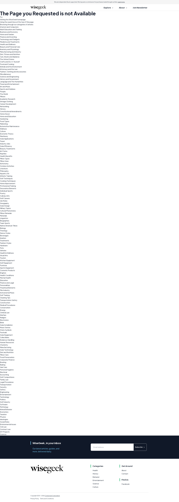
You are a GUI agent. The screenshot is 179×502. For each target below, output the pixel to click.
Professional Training (8, 186)
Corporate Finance (7, 360)
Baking (2, 365)
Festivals (3, 332)
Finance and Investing (8, 37)
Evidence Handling (7, 340)
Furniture (3, 265)
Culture (3, 131)
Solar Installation (6, 325)
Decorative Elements (8, 188)
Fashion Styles (5, 243)
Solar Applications (7, 139)
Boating (3, 362)
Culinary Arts (5, 196)
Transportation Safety (8, 300)
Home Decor (5, 114)
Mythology (4, 407)
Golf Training (5, 295)
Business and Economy (9, 32)
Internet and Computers (9, 27)
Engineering (4, 392)
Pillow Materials (6, 213)
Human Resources (7, 342)
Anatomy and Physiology (9, 49)
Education (4, 280)
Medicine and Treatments (9, 42)
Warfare (3, 315)
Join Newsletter (140, 7)
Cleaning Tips (5, 298)
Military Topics (5, 208)
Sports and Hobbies (7, 89)
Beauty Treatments (7, 149)
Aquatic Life (4, 173)
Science (3, 434)
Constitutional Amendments (11, 111)
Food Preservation (7, 357)
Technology (4, 397)
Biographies (4, 221)
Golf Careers (5, 198)
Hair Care (3, 367)
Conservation (5, 308)
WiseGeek (13, 19)
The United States (7, 59)
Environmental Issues (8, 424)
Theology (3, 231)
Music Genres (5, 327)
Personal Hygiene (7, 370)
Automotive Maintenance (9, 126)
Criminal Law (4, 312)
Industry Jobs (5, 144)
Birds (2, 322)
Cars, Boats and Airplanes (9, 57)
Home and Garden (7, 34)
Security (3, 387)
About (124, 470)
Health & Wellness (7, 253)
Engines (3, 273)
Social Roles (4, 422)
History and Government (9, 79)
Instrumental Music (7, 293)
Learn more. (121, 2)
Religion (3, 317)
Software (3, 404)
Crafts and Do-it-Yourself (10, 62)
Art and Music (5, 86)
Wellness (3, 129)
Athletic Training (6, 176)
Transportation (5, 385)
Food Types (4, 121)
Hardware (4, 245)
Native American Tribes (8, 226)
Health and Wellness (8, 44)
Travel (2, 141)
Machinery (4, 136)
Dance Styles (5, 233)
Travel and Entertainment (9, 84)
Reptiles (3, 154)
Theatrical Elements (7, 288)
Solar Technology (6, 350)
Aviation (3, 238)
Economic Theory (6, 134)
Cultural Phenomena (8, 211)
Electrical (3, 372)
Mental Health (5, 278)
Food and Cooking (7, 64)
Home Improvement (7, 183)
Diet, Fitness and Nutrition (10, 54)
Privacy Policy (34, 498)
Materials (3, 216)
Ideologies (4, 419)
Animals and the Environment (11, 67)
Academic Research (7, 99)
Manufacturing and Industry (10, 52)
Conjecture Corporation (52, 496)
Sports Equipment (7, 268)
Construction (5, 303)
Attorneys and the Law (9, 69)
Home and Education (8, 116)
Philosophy (4, 171)
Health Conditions (7, 275)
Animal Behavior (6, 409)
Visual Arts (4, 255)
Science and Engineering (9, 77)
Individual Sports (6, 191)
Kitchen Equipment (7, 260)
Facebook (125, 484)
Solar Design (5, 206)
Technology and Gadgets (10, 39)
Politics (3, 399)
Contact (125, 474)
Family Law (4, 380)
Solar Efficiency (6, 146)
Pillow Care (4, 355)
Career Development (8, 104)
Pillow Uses (4, 161)
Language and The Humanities (11, 82)
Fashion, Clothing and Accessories (13, 72)
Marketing (4, 124)
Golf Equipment (6, 263)
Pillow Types (5, 159)
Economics (4, 412)
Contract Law (5, 429)
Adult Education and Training (11, 29)
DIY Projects (5, 432)
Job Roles (3, 201)
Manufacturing (5, 347)
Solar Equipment (6, 335)
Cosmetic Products (7, 270)
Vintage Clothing (6, 101)
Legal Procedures (7, 382)
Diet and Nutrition (7, 352)
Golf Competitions (7, 377)
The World (4, 94)
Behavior (96, 477)
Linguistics (4, 218)
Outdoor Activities (7, 166)
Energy (2, 310)
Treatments (4, 240)
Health (95, 470)
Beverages (4, 235)
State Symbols (5, 330)
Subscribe (139, 447)
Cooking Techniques (8, 181)
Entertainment (5, 394)
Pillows (2, 96)
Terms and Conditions (47, 498)
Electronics (4, 320)
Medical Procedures (7, 305)
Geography (4, 203)
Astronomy (4, 163)
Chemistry (4, 345)
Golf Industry (5, 402)
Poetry (2, 193)
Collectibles (4, 337)
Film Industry (5, 290)
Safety (2, 389)
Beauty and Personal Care (10, 47)
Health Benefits (6, 156)
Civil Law (3, 427)
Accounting (4, 375)
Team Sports (5, 223)
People (3, 91)
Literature (4, 168)
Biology (3, 228)
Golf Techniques (6, 178)
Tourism (3, 258)
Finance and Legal (7, 283)
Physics (3, 417)
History (3, 109)
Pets (2, 248)
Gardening (4, 119)
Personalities (5, 285)
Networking (4, 106)
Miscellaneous (5, 74)
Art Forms (3, 151)
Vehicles (3, 250)
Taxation (3, 414)
